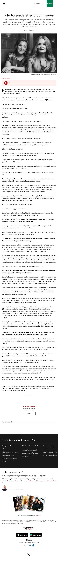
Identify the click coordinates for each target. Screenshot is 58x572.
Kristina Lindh (29, 407)
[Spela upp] (6, 83)
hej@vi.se (30, 529)
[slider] (9, 82)
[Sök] (43, 3)
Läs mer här (38, 515)
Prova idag (49, 3)
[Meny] (55, 3)
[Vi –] (4, 3)
